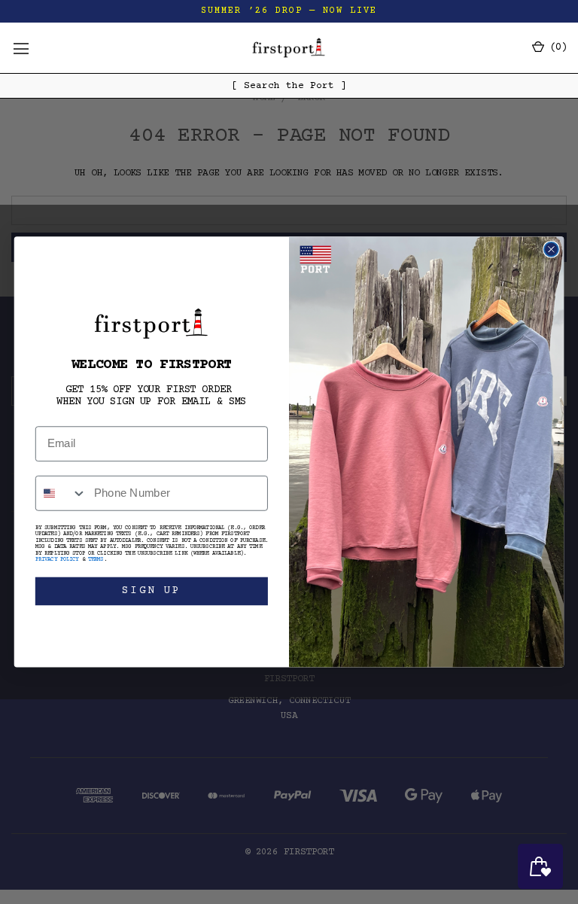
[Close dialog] (551, 249)
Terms (96, 560)
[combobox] (61, 493)
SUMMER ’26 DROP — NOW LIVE (289, 11)
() (555, 47)
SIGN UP (151, 591)
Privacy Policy (57, 560)
